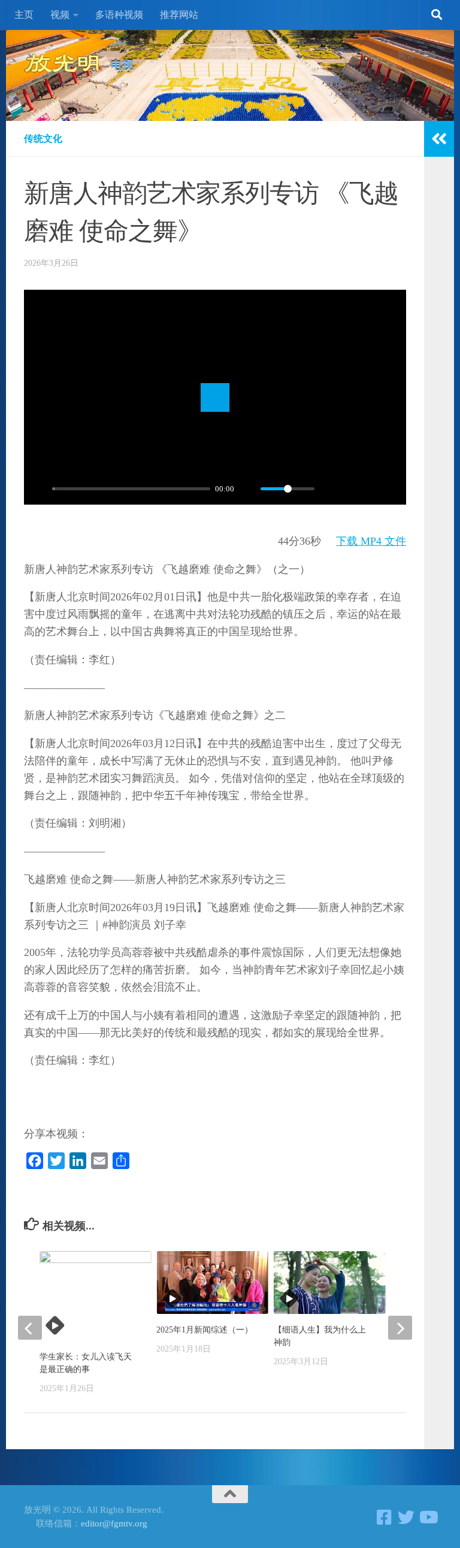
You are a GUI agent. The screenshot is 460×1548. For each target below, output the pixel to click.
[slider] (131, 488)
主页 (24, 15)
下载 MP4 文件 (371, 541)
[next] (400, 1328)
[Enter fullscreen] (390, 489)
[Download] (370, 489)
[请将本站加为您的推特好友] (406, 1517)
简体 (407, 55)
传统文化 (43, 138)
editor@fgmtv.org (114, 1523)
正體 (427, 55)
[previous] (30, 1328)
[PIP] (349, 489)
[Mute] (248, 489)
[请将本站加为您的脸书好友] (384, 1517)
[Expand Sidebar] (439, 139)
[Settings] (328, 489)
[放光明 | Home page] (61, 63)
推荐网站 (179, 15)
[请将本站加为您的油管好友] (427, 1517)
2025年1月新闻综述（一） (204, 1329)
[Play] (39, 489)
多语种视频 (119, 15)
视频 (59, 15)
